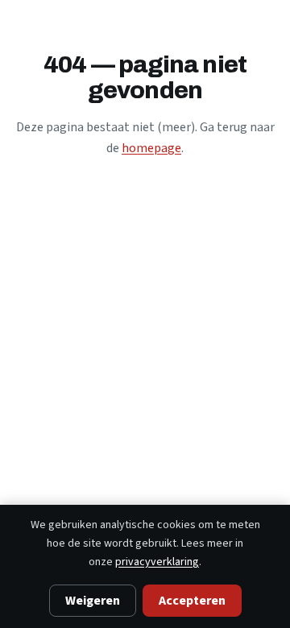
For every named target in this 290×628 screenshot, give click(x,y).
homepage (151, 148)
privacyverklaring (157, 562)
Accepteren (192, 600)
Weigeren (92, 600)
